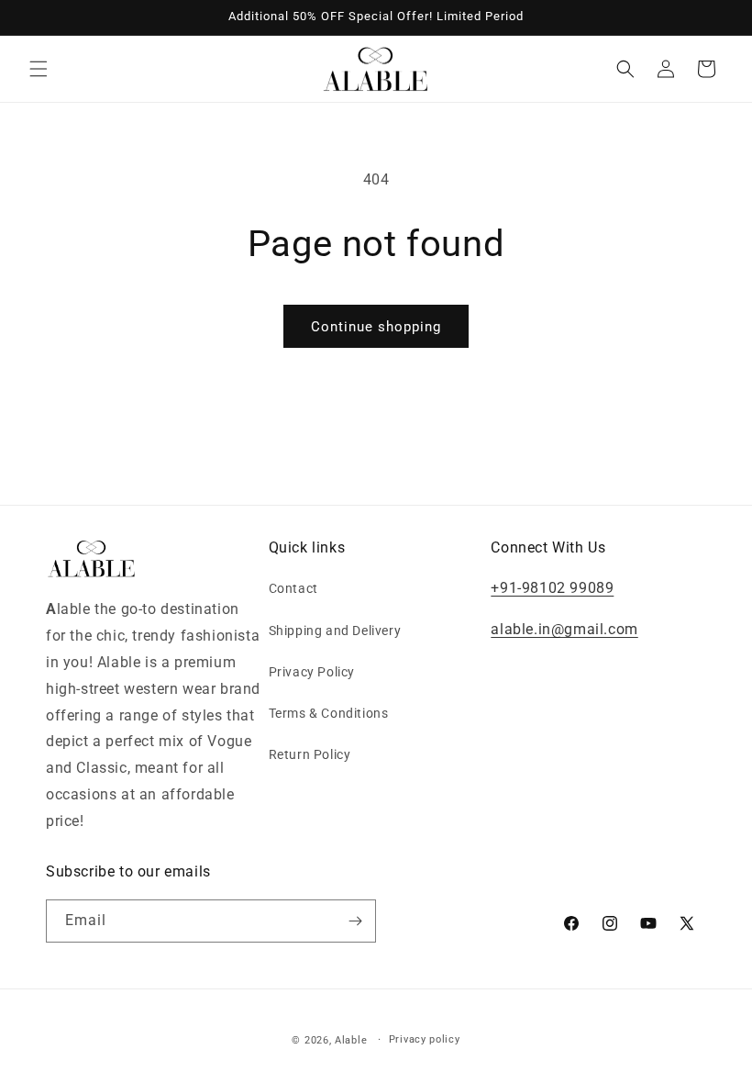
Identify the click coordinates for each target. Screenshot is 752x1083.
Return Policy (310, 754)
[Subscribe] (355, 921)
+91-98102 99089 (552, 588)
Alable (351, 1040)
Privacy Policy (312, 671)
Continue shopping (376, 326)
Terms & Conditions (329, 713)
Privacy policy (424, 1039)
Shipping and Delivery (335, 630)
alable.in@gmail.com (564, 629)
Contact (293, 588)
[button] (38, 69)
